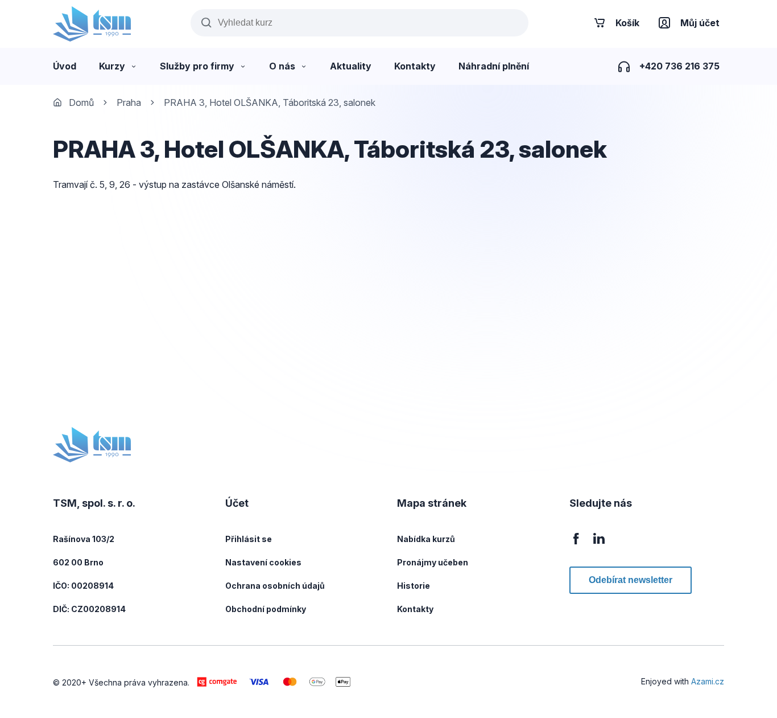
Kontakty (415, 609)
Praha (129, 102)
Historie (413, 585)
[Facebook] (576, 544)
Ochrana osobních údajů (275, 585)
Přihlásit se (248, 539)
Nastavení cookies (263, 562)
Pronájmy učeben (432, 562)
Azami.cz (707, 681)
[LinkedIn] (599, 544)
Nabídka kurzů (426, 539)
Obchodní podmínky (265, 609)
